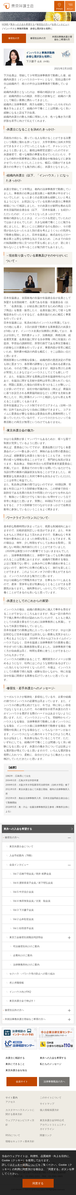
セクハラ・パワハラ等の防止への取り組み (32, 973)
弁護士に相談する (15, 1057)
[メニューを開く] (70, 6)
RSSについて (13, 1135)
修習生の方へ (12, 837)
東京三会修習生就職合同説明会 (26, 937)
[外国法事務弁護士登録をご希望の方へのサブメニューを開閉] (69, 1019)
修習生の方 (13, 38)
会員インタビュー (19, 864)
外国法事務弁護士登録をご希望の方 (62, 38)
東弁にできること (15, 1064)
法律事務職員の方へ (54, 1081)
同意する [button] (38, 1183)
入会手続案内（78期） (21, 855)
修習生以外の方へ (14, 1010)
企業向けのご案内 (22, 955)
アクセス (10, 1101)
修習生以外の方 (38, 38)
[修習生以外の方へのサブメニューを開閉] (69, 1010)
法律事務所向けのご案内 (26, 964)
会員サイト (22, 1081)
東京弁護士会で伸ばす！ (22, 1000)
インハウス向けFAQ (20, 991)
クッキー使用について (25, 1164)
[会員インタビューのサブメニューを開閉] (69, 865)
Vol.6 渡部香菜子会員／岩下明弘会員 (33, 882)
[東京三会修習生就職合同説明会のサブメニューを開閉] (69, 937)
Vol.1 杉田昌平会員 (23, 928)
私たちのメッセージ (50, 1064)
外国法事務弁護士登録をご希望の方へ (25, 1019)
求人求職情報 (16, 982)
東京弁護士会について (21, 846)
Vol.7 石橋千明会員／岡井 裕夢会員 (32, 873)
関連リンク (46, 1135)
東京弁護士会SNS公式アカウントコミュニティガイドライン (53, 1124)
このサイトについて (50, 1097)
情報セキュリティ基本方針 (20, 1141)
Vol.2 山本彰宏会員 (23, 919)
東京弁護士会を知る (16, 1070)
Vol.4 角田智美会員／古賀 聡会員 (31, 901)
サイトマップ (47, 1103)
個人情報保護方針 (49, 1110)
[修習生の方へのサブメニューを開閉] (69, 837)
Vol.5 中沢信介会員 (23, 891)
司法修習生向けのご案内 (26, 946)
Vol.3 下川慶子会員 (23, 910)
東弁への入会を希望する (18, 828)
